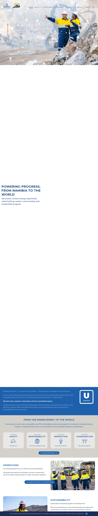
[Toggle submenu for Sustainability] (66, 7)
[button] (93, 7)
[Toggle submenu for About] (40, 7)
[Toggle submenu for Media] (82, 7)
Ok (86, 513)
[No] (96, 513)
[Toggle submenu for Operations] (52, 7)
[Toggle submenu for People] (75, 7)
